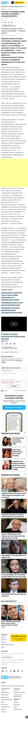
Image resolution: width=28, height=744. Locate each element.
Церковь (3, 709)
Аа (12, 2)
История (16, 702)
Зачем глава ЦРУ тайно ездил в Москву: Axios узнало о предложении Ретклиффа (11, 623)
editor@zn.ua (4, 664)
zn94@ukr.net (20, 660)
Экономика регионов (6, 699)
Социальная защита (19, 686)
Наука (2, 702)
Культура (3, 711)
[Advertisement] (14, 173)
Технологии (4, 704)
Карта (2, 647)
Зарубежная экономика (17, 689)
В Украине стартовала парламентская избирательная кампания (13, 336)
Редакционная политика (7, 644)
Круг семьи (17, 704)
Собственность (18, 709)
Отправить (14, 386)
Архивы (3, 637)
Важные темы (5, 6)
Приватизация (5, 697)
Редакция (3, 639)
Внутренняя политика (7, 686)
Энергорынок (4, 694)
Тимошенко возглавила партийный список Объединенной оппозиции (11, 310)
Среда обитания (5, 707)
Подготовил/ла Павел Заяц (9, 352)
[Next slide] (25, 7)
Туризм (16, 707)
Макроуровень (5, 692)
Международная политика (5, 689)
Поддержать (20, 2)
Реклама (3, 642)
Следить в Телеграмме (15, 407)
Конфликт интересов (19, 692)
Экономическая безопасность (18, 695)
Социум (16, 699)
